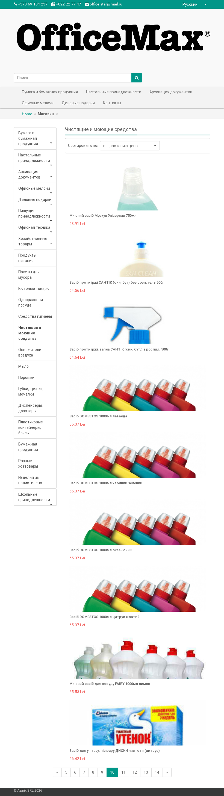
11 (123, 772)
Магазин (46, 114)
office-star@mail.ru (106, 4)
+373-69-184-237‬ (32, 4)
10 (112, 772)
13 (146, 772)
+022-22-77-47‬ (68, 4)
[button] (195, 4)
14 (157, 772)
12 (134, 772)
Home (27, 114)
